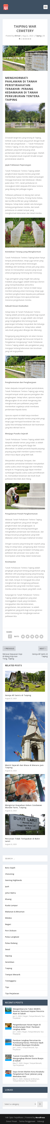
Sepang (8, 956)
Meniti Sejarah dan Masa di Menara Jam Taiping (24, 766)
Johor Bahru (10, 893)
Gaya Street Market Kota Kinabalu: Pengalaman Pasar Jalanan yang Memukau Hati (28, 1073)
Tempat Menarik (12, 974)
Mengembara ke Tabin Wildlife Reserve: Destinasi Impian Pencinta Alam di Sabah (28, 1011)
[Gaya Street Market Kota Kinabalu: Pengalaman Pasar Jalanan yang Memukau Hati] (8, 1073)
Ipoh (7, 886)
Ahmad (17, 36)
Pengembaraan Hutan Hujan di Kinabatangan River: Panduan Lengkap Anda (27, 1026)
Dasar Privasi (11, 1121)
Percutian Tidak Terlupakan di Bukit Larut (22, 839)
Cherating (9, 874)
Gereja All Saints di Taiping (18, 695)
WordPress (40, 1117)
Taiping (38, 36)
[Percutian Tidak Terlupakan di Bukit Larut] (25, 824)
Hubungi (40, 1121)
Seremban (9, 962)
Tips (7, 987)
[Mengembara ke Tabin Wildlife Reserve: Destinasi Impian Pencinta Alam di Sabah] (8, 1010)
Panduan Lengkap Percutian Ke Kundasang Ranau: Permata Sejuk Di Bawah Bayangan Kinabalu (28, 1042)
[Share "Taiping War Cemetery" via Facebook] (10, 636)
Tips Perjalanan (12, 993)
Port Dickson (10, 930)
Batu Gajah (10, 867)
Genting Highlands (13, 880)
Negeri (8, 924)
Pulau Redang (11, 943)
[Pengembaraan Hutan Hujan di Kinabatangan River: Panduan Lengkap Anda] (8, 1026)
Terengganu (10, 981)
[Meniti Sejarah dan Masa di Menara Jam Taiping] (25, 731)
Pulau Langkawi (12, 937)
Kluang (8, 899)
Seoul (7, 949)
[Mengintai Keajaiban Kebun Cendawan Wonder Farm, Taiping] (25, 788)
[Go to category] (40, 1104)
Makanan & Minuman (14, 911)
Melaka (8, 918)
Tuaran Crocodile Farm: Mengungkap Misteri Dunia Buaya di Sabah (28, 1058)
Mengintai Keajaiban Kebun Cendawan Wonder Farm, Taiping (23, 806)
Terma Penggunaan (27, 1121)
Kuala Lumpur (11, 905)
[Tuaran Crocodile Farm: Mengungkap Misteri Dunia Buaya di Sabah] (8, 1057)
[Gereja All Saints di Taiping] (25, 681)
